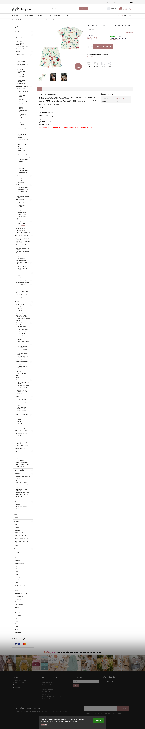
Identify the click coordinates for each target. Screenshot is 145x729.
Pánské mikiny (19, 508)
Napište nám (45, 694)
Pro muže (17, 501)
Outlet (15, 517)
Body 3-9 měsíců (21, 214)
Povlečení (18, 379)
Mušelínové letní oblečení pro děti (22, 196)
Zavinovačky (19, 393)
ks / (110, 681)
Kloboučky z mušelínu (21, 107)
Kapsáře (18, 375)
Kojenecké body (20, 199)
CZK (130, 2)
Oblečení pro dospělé (20, 535)
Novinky (15, 514)
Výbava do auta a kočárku (22, 35)
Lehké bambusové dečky (22, 294)
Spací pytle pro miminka (21, 235)
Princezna (17, 555)
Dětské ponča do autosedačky (20, 40)
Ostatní (17, 545)
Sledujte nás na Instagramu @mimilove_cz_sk (79, 652)
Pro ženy (17, 473)
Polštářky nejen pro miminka (23, 320)
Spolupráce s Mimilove (48, 684)
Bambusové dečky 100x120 (22, 282)
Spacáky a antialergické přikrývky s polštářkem (22, 391)
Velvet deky (19, 297)
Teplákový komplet (20, 496)
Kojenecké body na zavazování (21, 209)
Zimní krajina (18, 552)
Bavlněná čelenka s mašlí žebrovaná (22, 77)
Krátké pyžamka (21, 225)
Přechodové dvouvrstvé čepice (23, 140)
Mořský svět (18, 579)
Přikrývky (19, 310)
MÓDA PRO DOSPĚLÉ (18, 470)
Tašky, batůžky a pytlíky (21, 430)
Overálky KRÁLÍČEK (22, 178)
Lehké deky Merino (22, 286)
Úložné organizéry (20, 460)
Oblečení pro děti (19, 533)
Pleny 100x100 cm (23, 329)
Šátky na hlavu (21, 88)
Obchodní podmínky (47, 689)
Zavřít (127, 69)
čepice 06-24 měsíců (22, 162)
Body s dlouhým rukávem (21, 206)
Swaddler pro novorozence (22, 260)
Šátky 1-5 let (22, 93)
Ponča (18, 417)
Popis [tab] (39, 89)
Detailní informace (92, 56)
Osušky (19, 419)
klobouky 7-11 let (23, 125)
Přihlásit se (123, 708)
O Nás (108, 2)
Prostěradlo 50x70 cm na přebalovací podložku (22, 358)
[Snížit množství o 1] (88, 47)
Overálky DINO (20, 182)
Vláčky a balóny (19, 590)
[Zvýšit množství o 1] (92, 47)
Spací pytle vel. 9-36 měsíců (22, 269)
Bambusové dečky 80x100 (22, 280)
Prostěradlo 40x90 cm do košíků (22, 353)
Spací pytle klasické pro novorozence (22, 245)
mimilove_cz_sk (19, 687)
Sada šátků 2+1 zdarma (22, 96)
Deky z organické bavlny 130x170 (22, 292)
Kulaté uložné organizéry (22, 462)
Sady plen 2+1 (20, 335)
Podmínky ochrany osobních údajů (51, 691)
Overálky (18, 175)
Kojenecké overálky (21, 219)
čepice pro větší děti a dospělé (22, 167)
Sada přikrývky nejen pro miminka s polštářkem (22, 315)
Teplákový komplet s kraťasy (23, 492)
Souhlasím (98, 720)
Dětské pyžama (20, 221)
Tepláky (18, 487)
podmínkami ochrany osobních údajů (111, 713)
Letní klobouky (20, 99)
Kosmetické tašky (21, 402)
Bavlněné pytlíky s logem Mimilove (22, 442)
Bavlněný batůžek (20, 438)
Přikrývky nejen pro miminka (23, 318)
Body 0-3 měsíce (21, 212)
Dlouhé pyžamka (21, 223)
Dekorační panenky (20, 456)
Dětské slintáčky (20, 466)
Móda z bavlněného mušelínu (23, 476)
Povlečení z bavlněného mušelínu (23, 383)
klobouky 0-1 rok (23, 115)
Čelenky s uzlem (21, 74)
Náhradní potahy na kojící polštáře (22, 367)
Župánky (19, 421)
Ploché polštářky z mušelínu (21, 338)
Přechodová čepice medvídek (22, 131)
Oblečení (17, 51)
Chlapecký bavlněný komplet (23, 232)
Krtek (16, 588)
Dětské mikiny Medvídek (23, 187)
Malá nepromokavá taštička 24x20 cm (22, 408)
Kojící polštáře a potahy (22, 361)
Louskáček (18, 615)
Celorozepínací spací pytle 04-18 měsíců (22, 238)
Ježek (16, 629)
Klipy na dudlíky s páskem (22, 464)
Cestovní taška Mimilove (22, 445)
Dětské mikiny (19, 184)
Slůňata (17, 607)
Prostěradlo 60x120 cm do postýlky (23, 347)
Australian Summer (20, 585)
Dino (16, 557)
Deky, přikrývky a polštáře (22, 524)
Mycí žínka (19, 423)
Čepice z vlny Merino (22, 152)
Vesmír (17, 566)
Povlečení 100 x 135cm (22, 387)
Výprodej (16, 521)
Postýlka (17, 301)
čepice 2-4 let (22, 165)
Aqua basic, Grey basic (21, 593)
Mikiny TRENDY (19, 499)
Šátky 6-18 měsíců (23, 91)
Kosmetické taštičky (21, 399)
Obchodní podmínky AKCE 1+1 (50, 698)
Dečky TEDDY (19, 299)
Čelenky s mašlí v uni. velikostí (22, 65)
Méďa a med (18, 599)
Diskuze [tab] (45, 89)
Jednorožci (18, 568)
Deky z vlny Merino (20, 284)
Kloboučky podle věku (23, 111)
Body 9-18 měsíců (21, 216)
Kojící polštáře (20, 364)
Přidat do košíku (103, 47)
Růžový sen (18, 632)
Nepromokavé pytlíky (21, 433)
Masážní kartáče (20, 426)
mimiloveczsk (18, 685)
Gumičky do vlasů (21, 83)
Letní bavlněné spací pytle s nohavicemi (23, 263)
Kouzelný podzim (19, 612)
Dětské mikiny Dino (22, 191)
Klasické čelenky (21, 57)
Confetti (17, 574)
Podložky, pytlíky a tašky (21, 538)
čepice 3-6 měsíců (23, 172)
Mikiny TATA (19, 511)
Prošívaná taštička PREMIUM (21, 404)
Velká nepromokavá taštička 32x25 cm (22, 411)
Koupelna (17, 396)
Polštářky (19, 308)
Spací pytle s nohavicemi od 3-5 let (23, 255)
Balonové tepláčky (20, 228)
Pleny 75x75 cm (22, 331)
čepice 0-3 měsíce (23, 170)
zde (76, 721)
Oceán (16, 571)
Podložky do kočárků (21, 48)
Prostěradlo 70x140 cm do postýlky (23, 350)
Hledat (84, 8)
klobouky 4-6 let (23, 121)
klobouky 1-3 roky (23, 118)
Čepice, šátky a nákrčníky (22, 86)
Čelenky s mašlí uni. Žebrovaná (22, 68)
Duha (16, 582)
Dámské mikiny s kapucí (22, 485)
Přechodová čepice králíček (22, 134)
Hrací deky (18, 275)
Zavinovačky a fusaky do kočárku (21, 541)
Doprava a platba (118, 2)
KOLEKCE (15, 549)
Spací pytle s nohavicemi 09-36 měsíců (23, 252)
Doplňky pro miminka (20, 451)
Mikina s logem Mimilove (22, 494)
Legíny (17, 194)
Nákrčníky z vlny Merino (23, 154)
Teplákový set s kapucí (21, 506)
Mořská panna (19, 604)
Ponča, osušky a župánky (22, 414)
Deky (16, 273)
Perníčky (17, 610)
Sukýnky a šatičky (20, 230)
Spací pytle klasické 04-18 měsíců (22, 248)
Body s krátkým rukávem (21, 202)
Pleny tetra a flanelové (23, 341)
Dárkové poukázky (20, 448)
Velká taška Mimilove (21, 435)
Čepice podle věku (21, 157)
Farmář (17, 601)
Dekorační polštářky (21, 373)
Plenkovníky (19, 458)
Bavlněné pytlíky (20, 440)
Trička (17, 480)
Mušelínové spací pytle (21, 258)
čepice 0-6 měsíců (23, 159)
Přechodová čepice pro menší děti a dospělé (22, 143)
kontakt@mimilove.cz (20, 680)
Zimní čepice (20, 148)
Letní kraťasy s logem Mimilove (21, 489)
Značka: (129, 32)
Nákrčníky (19, 137)
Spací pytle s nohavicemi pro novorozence (23, 242)
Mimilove (16, 31)
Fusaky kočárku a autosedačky (20, 44)
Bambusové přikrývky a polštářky (22, 305)
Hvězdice (17, 577)
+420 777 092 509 (19, 682)
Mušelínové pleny (21, 326)
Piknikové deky (19, 278)
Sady (18, 146)
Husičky (17, 621)
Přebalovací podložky (21, 454)
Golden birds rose (20, 563)
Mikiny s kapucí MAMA (21, 482)
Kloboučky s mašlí (23, 101)
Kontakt (44, 687)
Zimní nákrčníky (21, 150)
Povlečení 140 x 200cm (23, 385)
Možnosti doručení (114, 39)
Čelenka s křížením (21, 59)
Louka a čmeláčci (19, 596)
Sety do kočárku (20, 37)
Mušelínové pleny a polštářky (21, 323)
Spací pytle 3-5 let (21, 266)
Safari (16, 626)
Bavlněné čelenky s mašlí (22, 61)
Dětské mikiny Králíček (22, 189)
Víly (16, 623)
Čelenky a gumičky (20, 54)
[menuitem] (16, 15)
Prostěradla (19, 344)
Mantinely (18, 377)
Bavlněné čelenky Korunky (21, 72)
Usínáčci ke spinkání (21, 313)
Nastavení (44, 724)
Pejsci (16, 618)
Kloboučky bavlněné (21, 104)
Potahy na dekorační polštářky (21, 370)
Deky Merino (20, 288)
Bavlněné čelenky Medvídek (21, 80)
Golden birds (18, 560)
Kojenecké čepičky (21, 128)
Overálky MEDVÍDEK (22, 180)
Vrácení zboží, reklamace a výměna (52, 696)
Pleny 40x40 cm (23, 333)
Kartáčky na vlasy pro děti (22, 428)
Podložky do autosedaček (22, 46)
